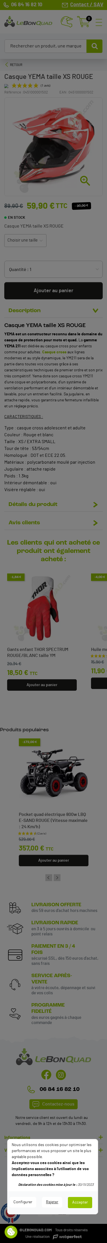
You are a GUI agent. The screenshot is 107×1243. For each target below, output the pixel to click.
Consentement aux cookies (11, 1232)
